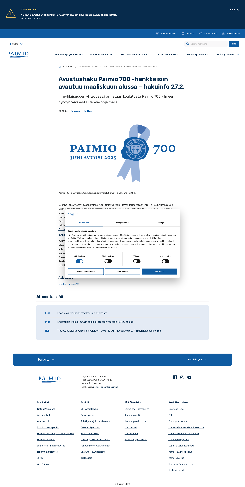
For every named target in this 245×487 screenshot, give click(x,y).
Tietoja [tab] (161, 223)
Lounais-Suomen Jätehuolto (183, 433)
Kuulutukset (131, 427)
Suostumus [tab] (84, 223)
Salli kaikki (159, 271)
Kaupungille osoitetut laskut (95, 439)
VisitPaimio (43, 464)
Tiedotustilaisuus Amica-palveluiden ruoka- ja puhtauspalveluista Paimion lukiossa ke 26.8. (109, 330)
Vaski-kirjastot (176, 470)
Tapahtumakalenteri (47, 451)
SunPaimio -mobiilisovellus (51, 445)
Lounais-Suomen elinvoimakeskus (186, 427)
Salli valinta (122, 271)
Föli (170, 415)
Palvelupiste (87, 415)
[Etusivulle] (59, 66)
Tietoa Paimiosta (46, 409)
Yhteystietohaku (89, 409)
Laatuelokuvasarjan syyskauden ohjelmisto (82, 313)
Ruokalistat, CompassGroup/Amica (55, 433)
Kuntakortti (43, 421)
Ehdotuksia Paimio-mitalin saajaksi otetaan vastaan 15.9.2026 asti (95, 321)
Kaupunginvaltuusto (135, 421)
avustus (62, 284)
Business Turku (176, 409)
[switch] (108, 261)
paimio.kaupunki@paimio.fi (105, 387)
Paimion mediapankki (48, 427)
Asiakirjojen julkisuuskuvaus (95, 421)
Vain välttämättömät (86, 271)
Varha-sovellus (176, 458)
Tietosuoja (86, 458)
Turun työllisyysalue (178, 439)
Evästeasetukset (90, 433)
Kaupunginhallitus (134, 415)
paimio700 (74, 284)
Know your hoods (177, 421)
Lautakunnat (131, 433)
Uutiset (69, 66)
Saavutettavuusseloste (93, 451)
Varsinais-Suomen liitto (180, 464)
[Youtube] (189, 378)
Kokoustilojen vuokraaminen (95, 445)
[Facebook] (175, 378)
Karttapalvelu (44, 415)
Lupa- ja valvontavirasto (181, 445)
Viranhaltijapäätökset (136, 439)
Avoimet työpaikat (90, 427)
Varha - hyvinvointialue (180, 451)
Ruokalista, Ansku (46, 439)
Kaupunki (75, 111)
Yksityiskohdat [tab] (122, 223)
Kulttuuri (88, 111)
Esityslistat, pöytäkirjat (137, 409)
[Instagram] (182, 378)
